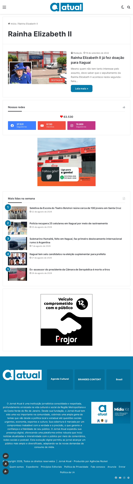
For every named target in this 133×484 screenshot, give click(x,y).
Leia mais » (81, 88)
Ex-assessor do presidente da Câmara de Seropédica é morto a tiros (70, 269)
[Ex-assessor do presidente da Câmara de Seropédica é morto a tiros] (17, 274)
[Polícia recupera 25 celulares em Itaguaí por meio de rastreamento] (17, 228)
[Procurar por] (128, 8)
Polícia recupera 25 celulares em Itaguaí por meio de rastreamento (69, 223)
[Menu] (4, 8)
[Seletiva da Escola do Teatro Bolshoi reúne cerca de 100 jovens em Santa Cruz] (17, 212)
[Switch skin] (122, 8)
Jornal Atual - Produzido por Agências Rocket (83, 461)
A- (5, 471)
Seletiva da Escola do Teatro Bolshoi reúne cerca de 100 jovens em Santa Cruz (75, 208)
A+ (5, 456)
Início (13, 23)
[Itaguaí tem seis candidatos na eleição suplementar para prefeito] (17, 258)
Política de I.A (67, 472)
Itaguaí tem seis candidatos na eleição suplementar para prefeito (68, 254)
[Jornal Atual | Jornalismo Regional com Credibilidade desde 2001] (66, 7)
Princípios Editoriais (51, 466)
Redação (77, 53)
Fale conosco (98, 466)
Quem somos (17, 466)
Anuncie (112, 466)
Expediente (32, 466)
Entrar (122, 466)
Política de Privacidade (76, 466)
